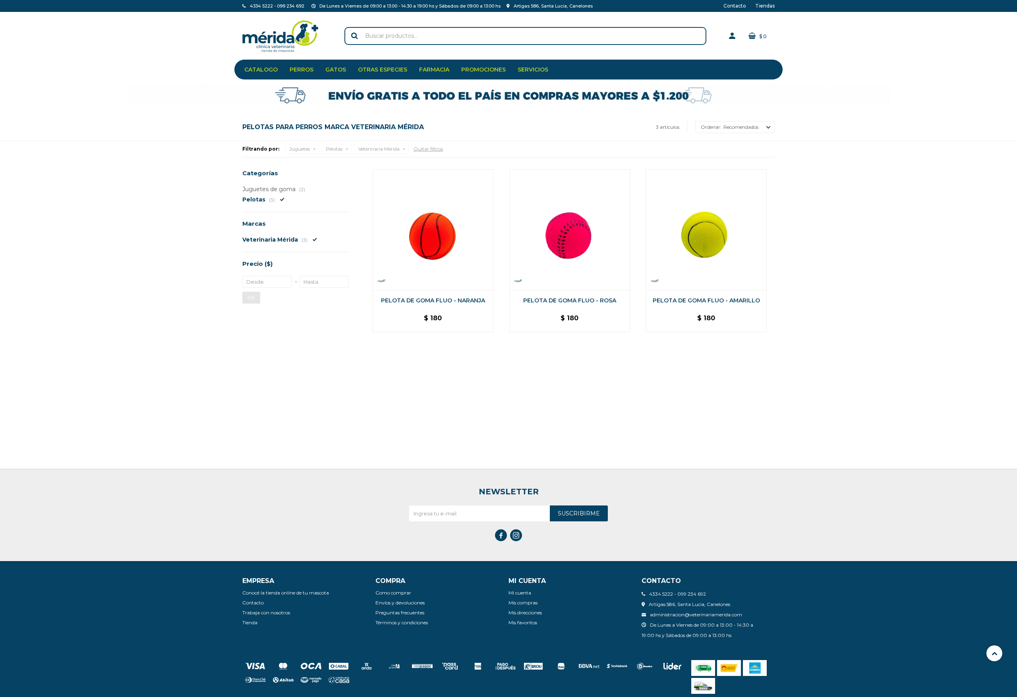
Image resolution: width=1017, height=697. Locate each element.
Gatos (335, 69)
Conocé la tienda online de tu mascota (285, 593)
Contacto (734, 6)
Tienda (249, 622)
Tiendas (765, 6)
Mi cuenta (519, 593)
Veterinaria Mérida (379, 149)
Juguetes (299, 149)
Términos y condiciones (401, 622)
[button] (354, 36)
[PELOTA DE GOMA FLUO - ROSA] (569, 229)
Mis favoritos (522, 622)
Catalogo (261, 69)
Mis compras (523, 603)
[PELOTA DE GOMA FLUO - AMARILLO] (706, 229)
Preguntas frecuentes (399, 613)
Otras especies (382, 69)
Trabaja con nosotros (266, 613)
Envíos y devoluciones (400, 603)
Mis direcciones (525, 613)
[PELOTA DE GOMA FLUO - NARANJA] (433, 229)
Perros (301, 69)
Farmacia (434, 69)
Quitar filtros (428, 149)
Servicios (533, 69)
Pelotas (334, 149)
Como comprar (393, 593)
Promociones (483, 69)
